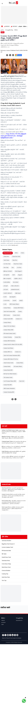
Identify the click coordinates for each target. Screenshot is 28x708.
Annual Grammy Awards (8, 363)
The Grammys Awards (8, 377)
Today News (14, 260)
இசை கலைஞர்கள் (7, 278)
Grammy (20, 311)
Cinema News (6, 256)
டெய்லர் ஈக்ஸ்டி (7, 300)
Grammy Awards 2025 (8, 319)
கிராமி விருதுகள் (18, 271)
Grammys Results (7, 366)
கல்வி (2, 624)
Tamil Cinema (6, 260)
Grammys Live (19, 319)
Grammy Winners (7, 308)
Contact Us (15, 638)
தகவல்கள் (3, 622)
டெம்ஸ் (5, 304)
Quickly (7, 26)
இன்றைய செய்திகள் (8, 271)
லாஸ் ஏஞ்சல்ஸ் (6, 275)
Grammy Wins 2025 (8, 385)
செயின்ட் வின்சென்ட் (8, 293)
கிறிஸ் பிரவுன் (17, 293)
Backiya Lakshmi (6, 51)
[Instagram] (10, 635)
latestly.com (14, 245)
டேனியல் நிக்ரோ (7, 282)
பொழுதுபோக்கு (9, 30)
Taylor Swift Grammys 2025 (9, 311)
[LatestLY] (13, 3)
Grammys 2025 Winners (18, 308)
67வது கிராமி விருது (8, 253)
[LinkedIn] (13, 635)
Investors (19, 638)
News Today (6, 267)
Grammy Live (18, 352)
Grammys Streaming (8, 337)
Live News (19, 267)
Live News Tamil (7, 264)
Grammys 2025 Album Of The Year (11, 359)
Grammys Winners (7, 322)
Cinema (22, 253)
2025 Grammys (7, 315)
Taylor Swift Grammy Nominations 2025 (12, 355)
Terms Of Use (9, 638)
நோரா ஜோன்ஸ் (12, 297)
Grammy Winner (20, 363)
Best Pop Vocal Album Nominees (10, 374)
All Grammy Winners (18, 366)
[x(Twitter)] (10, 55)
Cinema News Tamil (16, 256)
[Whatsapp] (13, 55)
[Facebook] (7, 55)
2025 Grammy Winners (14, 304)
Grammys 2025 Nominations (9, 341)
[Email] (17, 635)
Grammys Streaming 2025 (9, 392)
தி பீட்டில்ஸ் (6, 289)
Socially (15, 26)
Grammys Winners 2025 (8, 330)
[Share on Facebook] (12, 399)
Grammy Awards (16, 315)
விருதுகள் (20, 275)
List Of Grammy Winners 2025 (10, 381)
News (13, 267)
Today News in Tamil (18, 264)
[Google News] (15, 635)
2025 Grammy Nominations (9, 388)
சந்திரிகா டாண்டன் (18, 278)
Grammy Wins (17, 337)
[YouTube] (8, 635)
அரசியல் (3, 620)
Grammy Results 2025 (8, 370)
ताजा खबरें (4, 426)
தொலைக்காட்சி (19, 620)
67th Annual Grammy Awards (9, 333)
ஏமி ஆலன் (6, 286)
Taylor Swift (21, 381)
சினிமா (16, 30)
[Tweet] (15, 399)
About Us (4, 638)
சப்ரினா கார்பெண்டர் (15, 286)
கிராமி (13, 275)
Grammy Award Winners (8, 348)
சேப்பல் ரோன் (15, 282)
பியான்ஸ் (14, 300)
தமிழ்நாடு (20, 26)
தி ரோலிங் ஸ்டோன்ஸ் (15, 289)
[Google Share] (18, 56)
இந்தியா (25, 26)
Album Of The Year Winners (9, 326)
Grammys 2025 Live (8, 352)
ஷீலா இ (20, 300)
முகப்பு (2, 30)
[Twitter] (5, 635)
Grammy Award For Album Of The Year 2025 (13, 344)
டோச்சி (5, 297)
